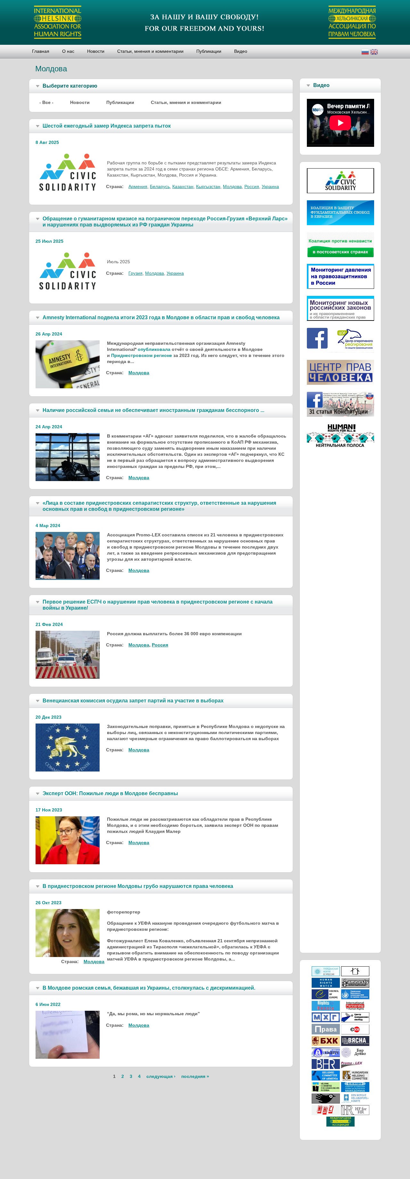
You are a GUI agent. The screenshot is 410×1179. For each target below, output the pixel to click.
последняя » (195, 1076)
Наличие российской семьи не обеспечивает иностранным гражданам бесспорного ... (153, 410)
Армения (137, 186)
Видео (240, 51)
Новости (95, 51)
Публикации (208, 51)
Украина (270, 186)
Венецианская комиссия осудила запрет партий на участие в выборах (133, 700)
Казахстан (182, 186)
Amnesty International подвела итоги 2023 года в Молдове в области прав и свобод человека (161, 317)
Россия (251, 186)
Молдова (232, 186)
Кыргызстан (208, 186)
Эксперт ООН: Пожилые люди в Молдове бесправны (110, 793)
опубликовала (154, 349)
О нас (68, 51)
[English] (374, 52)
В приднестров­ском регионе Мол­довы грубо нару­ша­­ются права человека (138, 886)
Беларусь (160, 186)
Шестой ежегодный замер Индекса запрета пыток (107, 126)
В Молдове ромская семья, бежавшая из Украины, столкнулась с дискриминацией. (149, 988)
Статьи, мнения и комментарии (150, 51)
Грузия (135, 273)
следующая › (161, 1076)
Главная (40, 51)
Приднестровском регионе (141, 355)
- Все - (46, 102)
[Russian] (365, 52)
